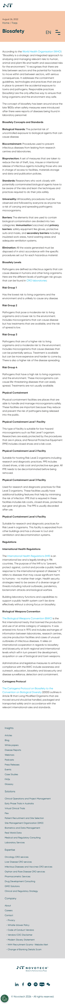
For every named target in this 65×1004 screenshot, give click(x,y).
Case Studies (11, 774)
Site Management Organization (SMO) (24, 823)
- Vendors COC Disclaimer (18, 935)
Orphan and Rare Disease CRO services (25, 871)
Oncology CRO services (16, 857)
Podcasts (9, 759)
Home (5, 22)
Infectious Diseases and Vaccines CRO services (28, 866)
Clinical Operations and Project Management (28, 798)
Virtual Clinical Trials (15, 808)
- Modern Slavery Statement (20, 939)
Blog (7, 740)
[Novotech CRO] (32, 971)
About (8, 905)
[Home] (8, 5)
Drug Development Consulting (20, 881)
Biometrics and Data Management (22, 828)
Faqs (14, 22)
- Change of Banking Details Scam (23, 949)
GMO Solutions (12, 886)
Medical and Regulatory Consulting (23, 837)
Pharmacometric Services (17, 876)
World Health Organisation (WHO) (41, 51)
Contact (9, 915)
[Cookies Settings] (5, 998)
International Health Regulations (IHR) (28, 555)
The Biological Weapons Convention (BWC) (27, 618)
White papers (11, 745)
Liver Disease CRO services (18, 862)
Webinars (9, 755)
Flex (7, 813)
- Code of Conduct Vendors (19, 930)
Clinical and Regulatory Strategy (21, 891)
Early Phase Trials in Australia (19, 803)
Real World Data (13, 832)
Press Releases (12, 764)
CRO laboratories (37, 280)
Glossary (9, 784)
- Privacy (10, 920)
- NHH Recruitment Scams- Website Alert (26, 944)
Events (8, 769)
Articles (8, 735)
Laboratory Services (15, 842)
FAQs (7, 779)
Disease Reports (13, 750)
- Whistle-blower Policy (17, 925)
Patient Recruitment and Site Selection (24, 818)
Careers (8, 910)
